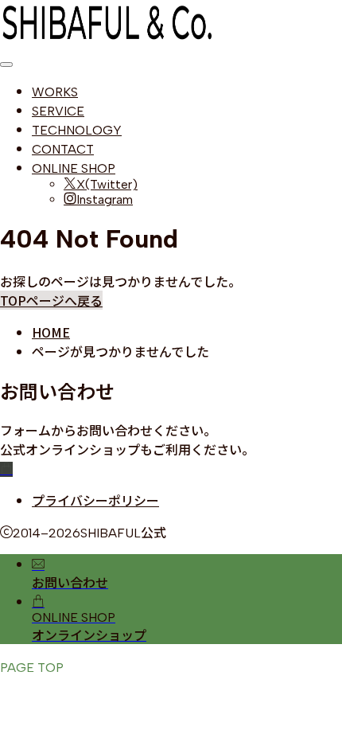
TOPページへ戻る (51, 300)
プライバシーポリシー (95, 500)
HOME (51, 332)
